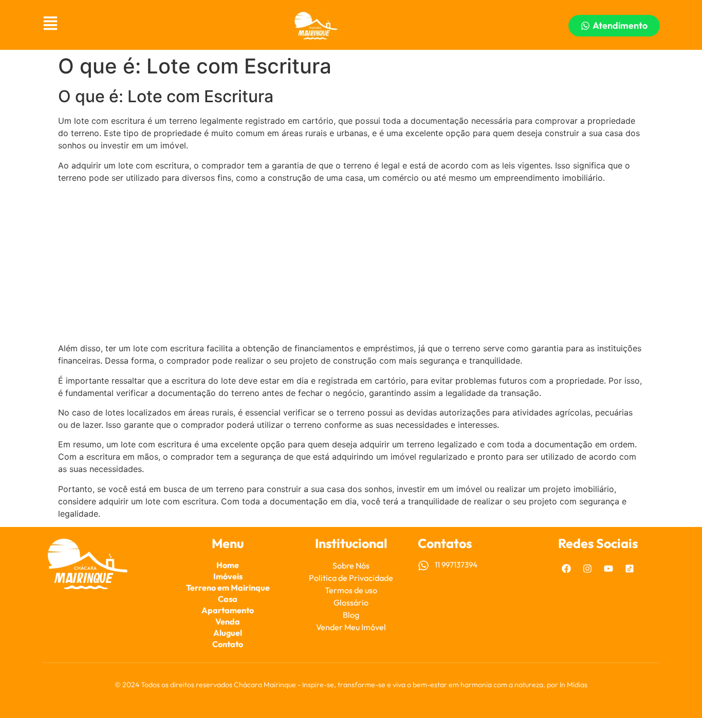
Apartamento (227, 610)
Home (227, 565)
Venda (227, 621)
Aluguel (227, 633)
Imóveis (228, 576)
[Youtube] (608, 568)
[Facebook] (566, 568)
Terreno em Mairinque (228, 587)
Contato (227, 644)
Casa (227, 599)
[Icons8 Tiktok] (629, 568)
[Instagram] (587, 568)
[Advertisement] (351, 263)
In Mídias (573, 684)
